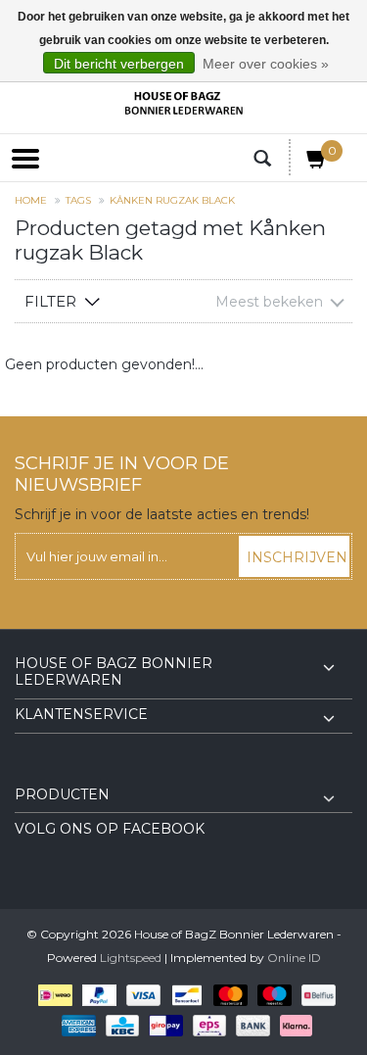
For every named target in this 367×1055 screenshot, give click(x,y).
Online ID (294, 957)
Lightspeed (130, 957)
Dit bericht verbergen (119, 64)
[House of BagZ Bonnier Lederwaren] (184, 103)
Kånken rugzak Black (172, 200)
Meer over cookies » (266, 64)
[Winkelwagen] (317, 162)
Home (31, 200)
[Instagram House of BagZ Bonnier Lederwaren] (65, 771)
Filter (50, 301)
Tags (78, 200)
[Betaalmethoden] (51, 995)
